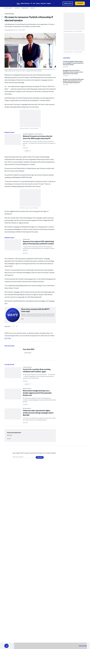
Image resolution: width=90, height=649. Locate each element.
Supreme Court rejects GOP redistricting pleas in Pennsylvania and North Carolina (38, 242)
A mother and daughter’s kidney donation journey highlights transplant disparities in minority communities (73, 63)
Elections (17, 8)
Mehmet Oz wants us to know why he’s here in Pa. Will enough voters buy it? (37, 137)
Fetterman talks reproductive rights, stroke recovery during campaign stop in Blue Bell (38, 412)
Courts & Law (26, 239)
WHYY (8, 3)
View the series (27, 352)
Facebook (11, 326)
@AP (9, 438)
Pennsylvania (25, 8)
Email (16, 326)
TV (31, 3)
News (18, 3)
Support (49, 3)
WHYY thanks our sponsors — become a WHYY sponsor (29, 128)
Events (38, 3)
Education (43, 3)
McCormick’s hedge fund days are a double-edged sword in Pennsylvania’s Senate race (37, 392)
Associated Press (9, 30)
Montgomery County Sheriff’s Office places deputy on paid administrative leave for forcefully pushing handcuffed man (73, 81)
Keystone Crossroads (28, 134)
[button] (6, 646)
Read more (9, 435)
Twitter (13, 326)
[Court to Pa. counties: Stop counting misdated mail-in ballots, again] (13, 373)
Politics (33, 8)
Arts (34, 3)
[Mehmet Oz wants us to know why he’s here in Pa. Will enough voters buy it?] (13, 140)
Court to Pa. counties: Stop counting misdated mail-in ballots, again (36, 370)
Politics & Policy (8, 8)
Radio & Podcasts (25, 3)
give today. (8, 338)
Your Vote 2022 (9, 14)
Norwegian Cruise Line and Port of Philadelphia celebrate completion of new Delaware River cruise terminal (73, 72)
